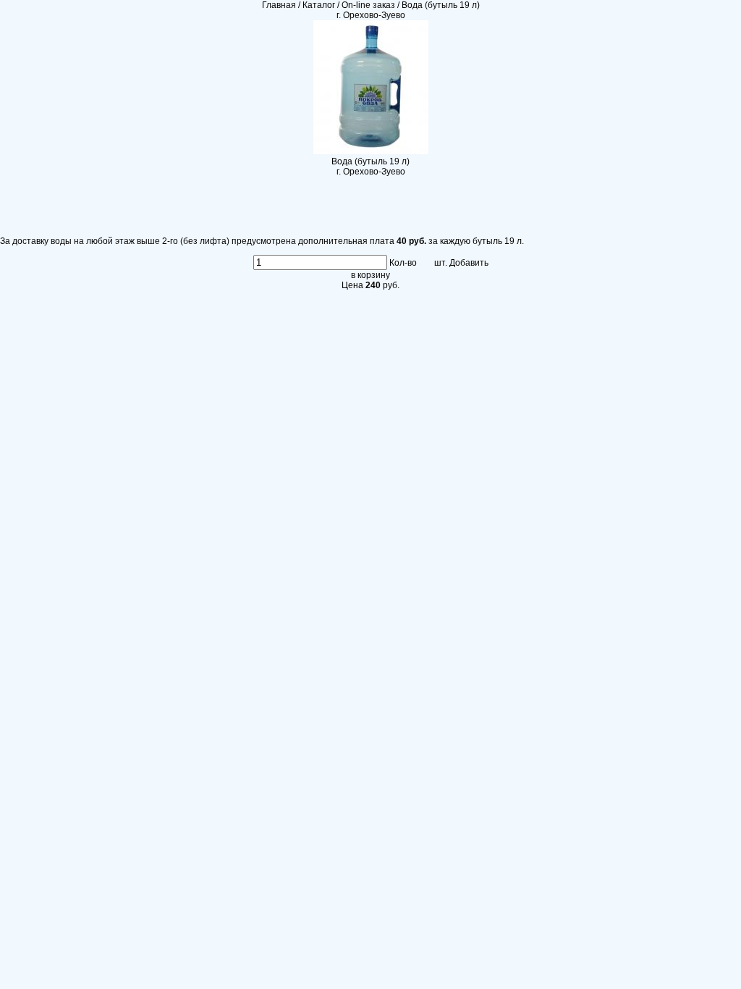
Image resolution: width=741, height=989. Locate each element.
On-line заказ (368, 5)
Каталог (318, 5)
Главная (279, 5)
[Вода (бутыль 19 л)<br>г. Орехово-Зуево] (370, 151)
